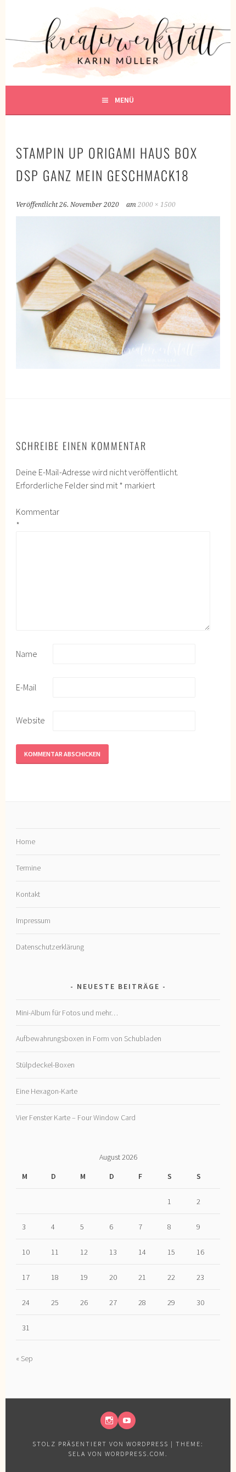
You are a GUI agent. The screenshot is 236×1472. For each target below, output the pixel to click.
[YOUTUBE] (127, 1420)
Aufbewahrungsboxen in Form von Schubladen (88, 1038)
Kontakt (28, 894)
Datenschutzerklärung (50, 947)
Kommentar (33, 518)
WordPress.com (135, 1453)
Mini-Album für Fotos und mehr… (67, 1013)
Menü (124, 100)
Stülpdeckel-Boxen (45, 1065)
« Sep (24, 1358)
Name (26, 653)
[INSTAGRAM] (109, 1420)
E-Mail (26, 687)
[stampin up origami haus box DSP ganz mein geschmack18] (118, 365)
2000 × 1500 (157, 205)
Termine (28, 868)
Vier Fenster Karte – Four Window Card (76, 1117)
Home (25, 841)
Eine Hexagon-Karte (46, 1091)
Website (30, 720)
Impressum (33, 920)
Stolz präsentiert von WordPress (100, 1444)
